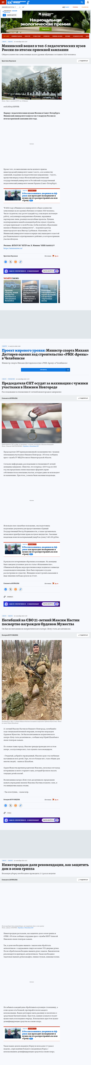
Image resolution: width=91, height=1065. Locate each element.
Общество (11, 41)
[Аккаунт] (88, 2)
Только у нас (38, 36)
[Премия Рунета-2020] (28, 2)
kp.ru (56, 256)
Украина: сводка (59, 36)
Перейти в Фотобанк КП (31, 446)
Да (4, 15)
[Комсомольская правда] (16, 2)
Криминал (10, 605)
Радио (67, 7)
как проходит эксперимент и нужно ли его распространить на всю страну (39, 196)
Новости (28, 36)
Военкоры (48, 36)
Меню (3, 2)
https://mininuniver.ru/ (22, 248)
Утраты (9, 821)
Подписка (85, 7)
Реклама (75, 7)
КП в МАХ (70, 36)
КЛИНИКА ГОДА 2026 (17, 36)
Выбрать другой (12, 15)
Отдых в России (81, 36)
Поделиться (84, 60)
